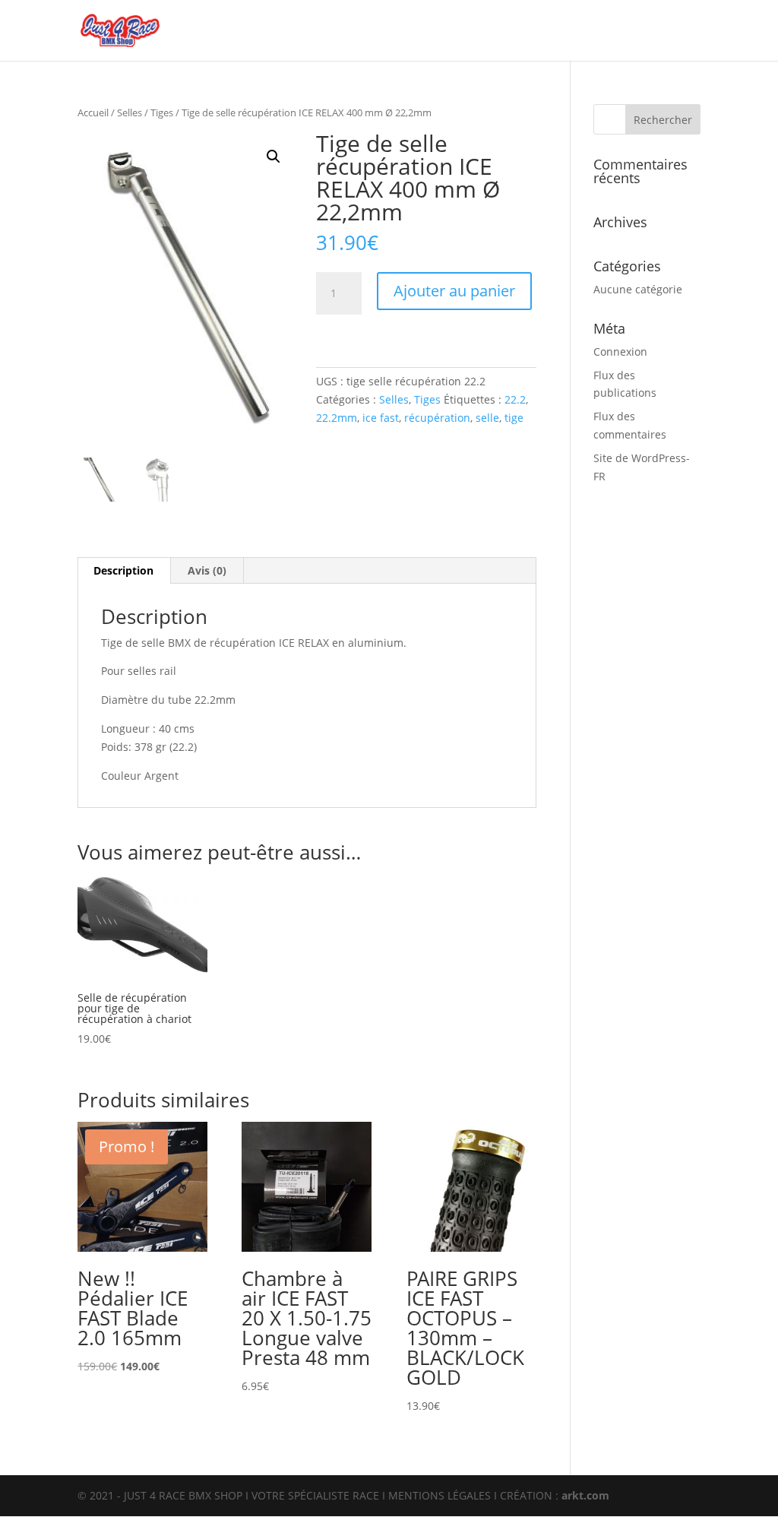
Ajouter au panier (454, 290)
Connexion (620, 351)
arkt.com (585, 1495)
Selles (129, 112)
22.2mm (336, 417)
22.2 (515, 399)
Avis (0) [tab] (207, 570)
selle (487, 417)
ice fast (380, 417)
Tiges (161, 112)
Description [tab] (123, 570)
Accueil (93, 112)
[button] (273, 156)
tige (513, 417)
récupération (437, 417)
